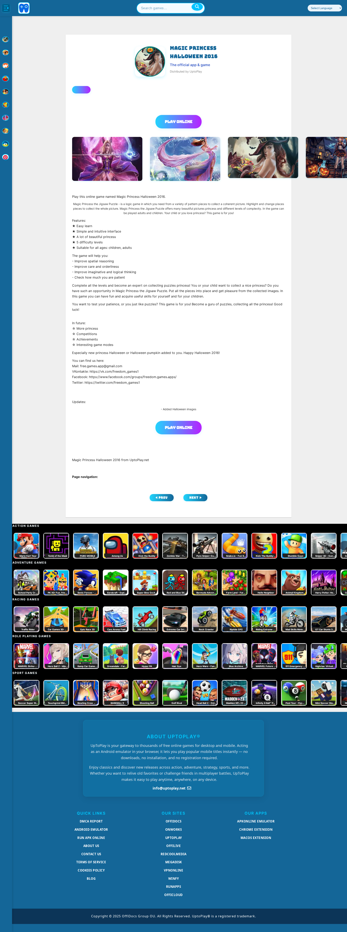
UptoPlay (173, 838)
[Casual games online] (6, 78)
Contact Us (91, 854)
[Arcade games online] (6, 52)
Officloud (173, 895)
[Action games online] (6, 39)
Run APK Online (91, 838)
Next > (195, 497)
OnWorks (173, 829)
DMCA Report (91, 821)
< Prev (162, 497)
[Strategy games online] (6, 131)
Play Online (178, 121)
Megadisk (173, 862)
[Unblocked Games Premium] (6, 157)
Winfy (173, 879)
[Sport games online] (6, 118)
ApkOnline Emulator (256, 821)
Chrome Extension (255, 829)
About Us (91, 846)
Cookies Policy (91, 870)
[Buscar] (197, 7)
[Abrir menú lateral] (6, 8)
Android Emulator (91, 829)
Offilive (173, 846)
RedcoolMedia (174, 854)
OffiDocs (174, 821)
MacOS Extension (256, 838)
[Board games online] (6, 65)
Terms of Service (91, 862)
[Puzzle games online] (6, 91)
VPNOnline (173, 870)
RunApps (173, 887)
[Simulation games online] (6, 104)
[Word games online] (6, 144)
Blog (91, 879)
